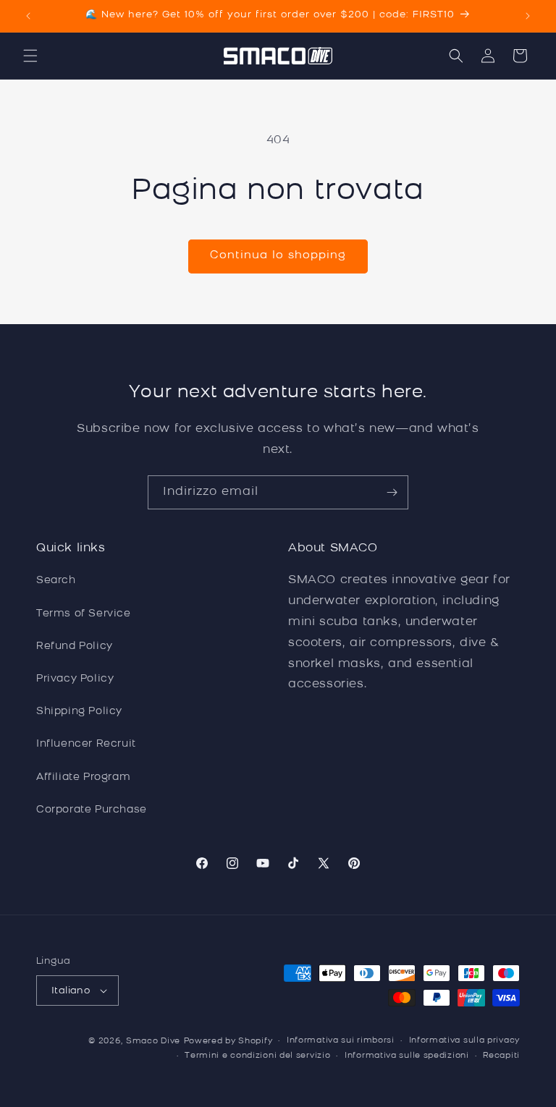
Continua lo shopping (278, 255)
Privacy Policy (75, 679)
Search (56, 580)
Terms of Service (83, 613)
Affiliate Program (83, 777)
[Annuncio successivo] (528, 16)
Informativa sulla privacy (465, 1041)
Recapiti (501, 1056)
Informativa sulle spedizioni (407, 1056)
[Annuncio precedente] (28, 16)
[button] (30, 56)
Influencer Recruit (86, 744)
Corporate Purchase (91, 810)
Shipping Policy (79, 711)
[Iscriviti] (392, 492)
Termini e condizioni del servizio (257, 1056)
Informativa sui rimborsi (341, 1041)
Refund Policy (74, 646)
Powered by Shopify (228, 1042)
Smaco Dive (153, 1042)
